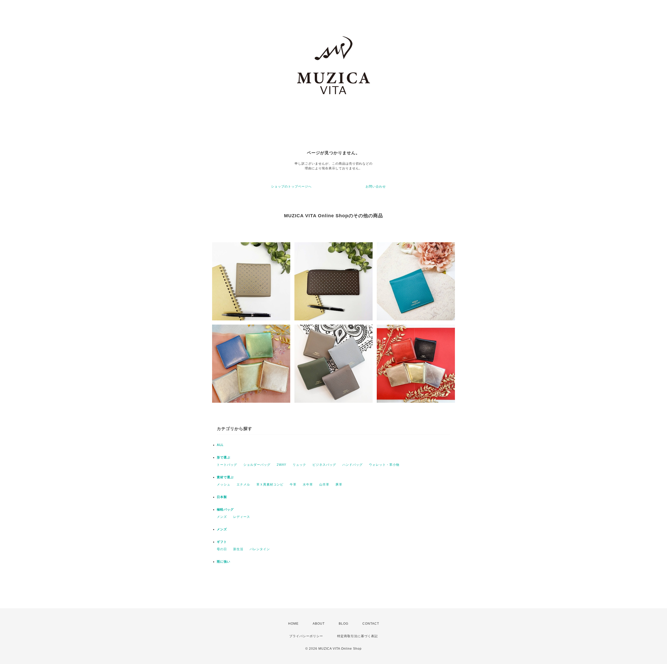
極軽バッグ (225, 509)
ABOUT (319, 623)
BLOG (343, 623)
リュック (299, 465)
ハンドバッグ (352, 465)
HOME (293, 623)
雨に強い (223, 561)
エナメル (243, 484)
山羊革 (324, 484)
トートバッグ (227, 465)
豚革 (339, 484)
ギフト (222, 542)
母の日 (222, 549)
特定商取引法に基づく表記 (357, 636)
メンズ (222, 517)
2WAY (281, 465)
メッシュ (223, 484)
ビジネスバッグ (324, 465)
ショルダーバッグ (256, 465)
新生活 (238, 549)
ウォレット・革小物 (384, 465)
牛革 (293, 484)
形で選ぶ (223, 457)
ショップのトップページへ (291, 186)
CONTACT (370, 623)
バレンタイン (260, 549)
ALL (220, 445)
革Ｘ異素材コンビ (269, 484)
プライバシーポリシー (306, 636)
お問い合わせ (376, 186)
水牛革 (308, 484)
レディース (241, 517)
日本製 (222, 497)
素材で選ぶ (225, 477)
